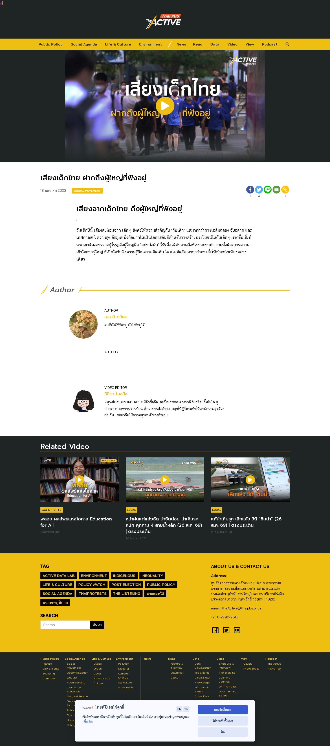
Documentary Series (227, 693)
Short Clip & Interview (226, 665)
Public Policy (51, 44)
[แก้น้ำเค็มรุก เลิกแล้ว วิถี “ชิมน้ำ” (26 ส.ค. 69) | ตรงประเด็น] (250, 482)
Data (214, 44)
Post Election (126, 584)
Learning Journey (224, 679)
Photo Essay (251, 668)
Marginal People (77, 696)
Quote (174, 677)
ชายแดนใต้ (155, 593)
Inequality (152, 575)
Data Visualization (203, 665)
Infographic (202, 672)
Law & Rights (52, 509)
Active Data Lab (59, 575)
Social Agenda (84, 44)
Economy (49, 673)
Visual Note (202, 677)
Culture (98, 683)
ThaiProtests (93, 593)
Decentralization (77, 672)
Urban (98, 668)
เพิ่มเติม (87, 721)
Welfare (72, 677)
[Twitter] (226, 630)
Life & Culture (118, 44)
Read (197, 44)
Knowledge (202, 682)
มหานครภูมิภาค (55, 602)
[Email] (276, 192)
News (181, 44)
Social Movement (87, 190)
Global (98, 663)
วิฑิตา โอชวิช (116, 394)
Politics (47, 663)
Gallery (248, 663)
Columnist (176, 672)
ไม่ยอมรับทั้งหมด (223, 721)
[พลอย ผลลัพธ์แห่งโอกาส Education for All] (79, 482)
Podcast (269, 44)
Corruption (49, 678)
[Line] (268, 192)
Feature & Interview (176, 665)
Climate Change (123, 675)
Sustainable (126, 687)
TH (186, 709)
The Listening (126, 593)
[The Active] (163, 22)
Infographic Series (202, 689)
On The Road (227, 686)
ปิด (223, 732)
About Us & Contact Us (240, 566)
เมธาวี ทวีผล (116, 316)
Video (232, 44)
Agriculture (125, 682)
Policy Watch (91, 584)
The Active (274, 663)
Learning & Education (74, 689)
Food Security (76, 682)
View (250, 44)
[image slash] (170, 44)
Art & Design (102, 678)
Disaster (123, 668)
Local (131, 509)
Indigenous (124, 575)
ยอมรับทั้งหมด (222, 709)
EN (179, 709)
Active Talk (274, 668)
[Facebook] (215, 630)
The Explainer (227, 672)
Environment (150, 44)
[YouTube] (237, 630)
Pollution (123, 663)
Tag (44, 566)
